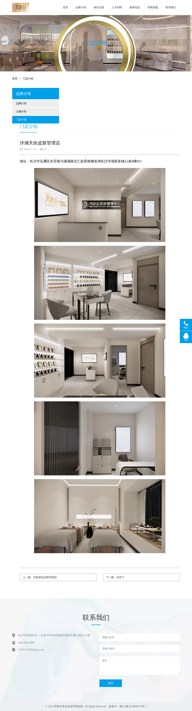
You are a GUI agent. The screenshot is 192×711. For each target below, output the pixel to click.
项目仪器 (99, 7)
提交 (110, 683)
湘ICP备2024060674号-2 (133, 706)
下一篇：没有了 (115, 577)
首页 (65, 7)
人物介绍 (21, 111)
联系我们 (171, 7)
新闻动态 (135, 7)
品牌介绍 (81, 7)
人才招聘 (117, 7)
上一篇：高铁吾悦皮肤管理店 (40, 577)
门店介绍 (21, 119)
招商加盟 (153, 7)
